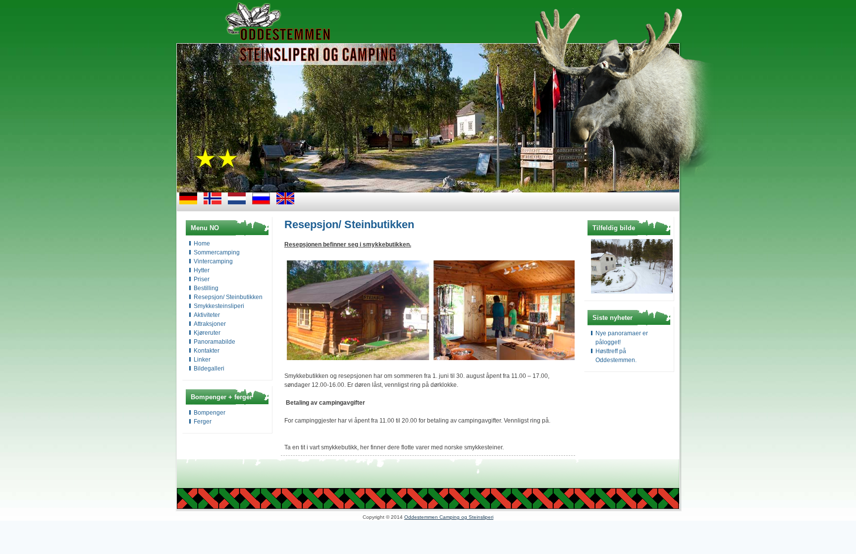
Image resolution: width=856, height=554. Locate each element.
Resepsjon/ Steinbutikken (228, 297)
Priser (202, 279)
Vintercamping (213, 261)
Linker (202, 359)
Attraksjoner (210, 323)
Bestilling (206, 288)
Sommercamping (217, 252)
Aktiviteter (207, 314)
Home (202, 243)
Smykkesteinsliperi (219, 306)
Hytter (202, 270)
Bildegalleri (209, 368)
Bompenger (209, 412)
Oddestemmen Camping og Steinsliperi (448, 517)
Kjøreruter (207, 332)
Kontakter (206, 350)
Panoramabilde (214, 341)
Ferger (203, 421)
